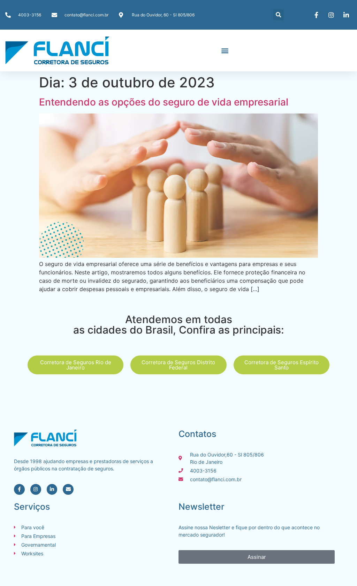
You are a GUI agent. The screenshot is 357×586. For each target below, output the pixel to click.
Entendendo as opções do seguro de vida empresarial (163, 102)
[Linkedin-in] (52, 489)
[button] (278, 14)
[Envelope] (68, 489)
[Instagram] (35, 489)
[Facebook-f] (19, 489)
